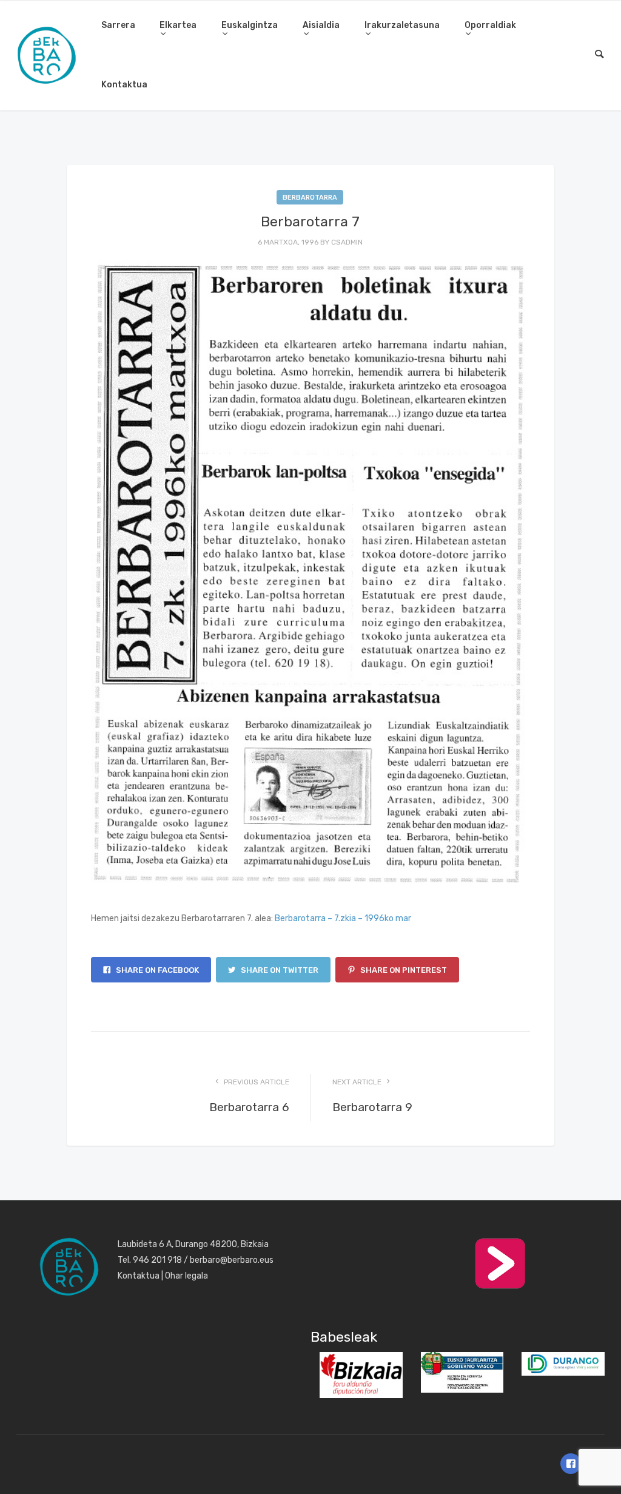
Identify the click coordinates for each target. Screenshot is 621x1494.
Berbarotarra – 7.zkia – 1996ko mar (343, 918)
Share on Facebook (156, 970)
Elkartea (177, 25)
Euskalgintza (249, 25)
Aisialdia (321, 25)
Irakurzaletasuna (402, 25)
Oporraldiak (490, 25)
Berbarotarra (310, 197)
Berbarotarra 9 (372, 1107)
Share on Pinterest (402, 970)
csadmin (347, 242)
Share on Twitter (278, 970)
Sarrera (118, 25)
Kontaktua (124, 84)
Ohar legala (186, 1276)
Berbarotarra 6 (249, 1107)
